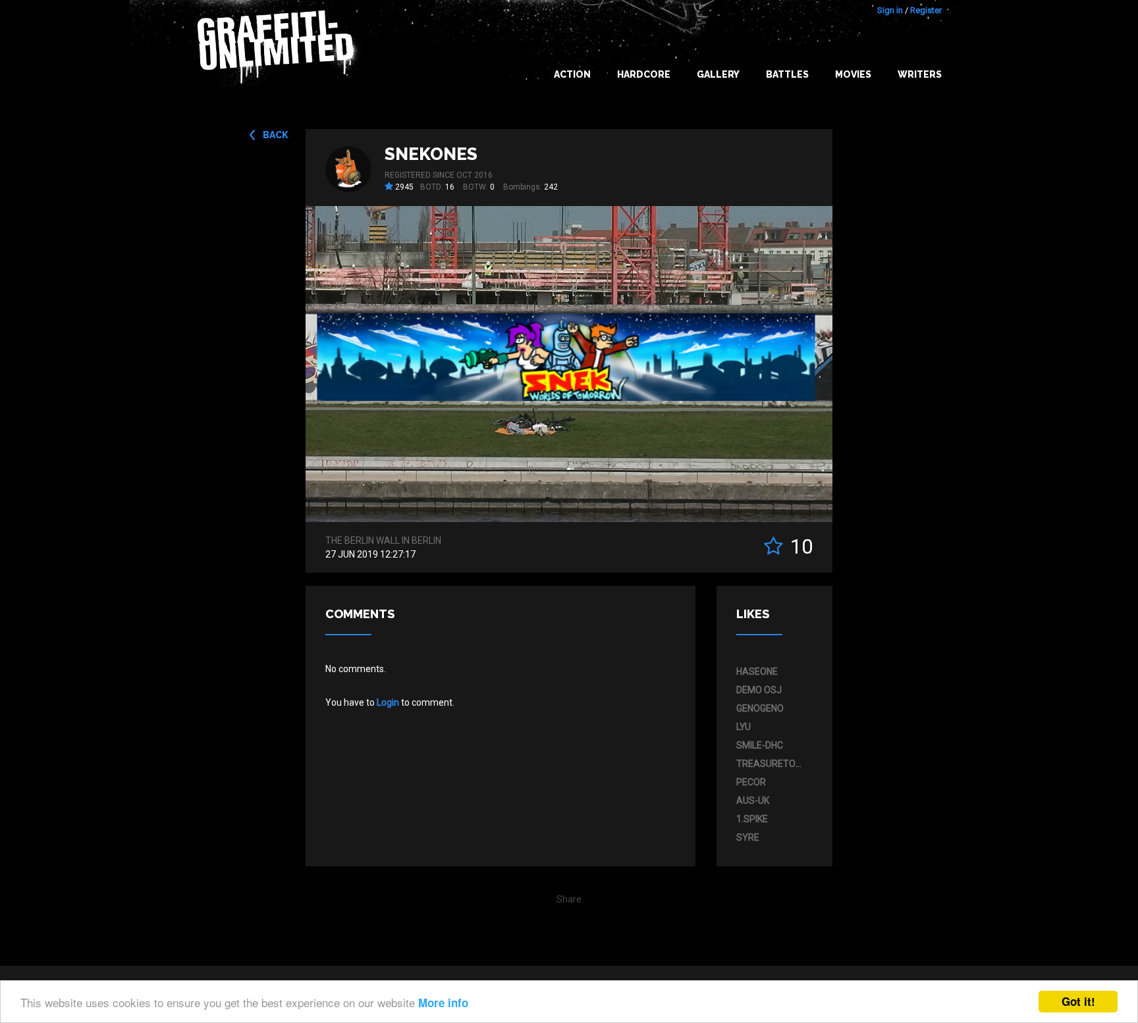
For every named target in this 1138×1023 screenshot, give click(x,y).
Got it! (1078, 1001)
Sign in (890, 10)
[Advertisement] (1085, 761)
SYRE (747, 837)
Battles (787, 74)
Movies (853, 74)
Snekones (431, 154)
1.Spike (752, 819)
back (275, 135)
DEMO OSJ (759, 690)
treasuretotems (771, 763)
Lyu (743, 726)
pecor (751, 782)
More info (443, 1002)
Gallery (718, 74)
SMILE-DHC (759, 745)
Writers (920, 74)
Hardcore (643, 74)
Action (572, 74)
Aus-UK (752, 800)
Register (926, 10)
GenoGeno (760, 708)
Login (388, 702)
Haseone (757, 671)
